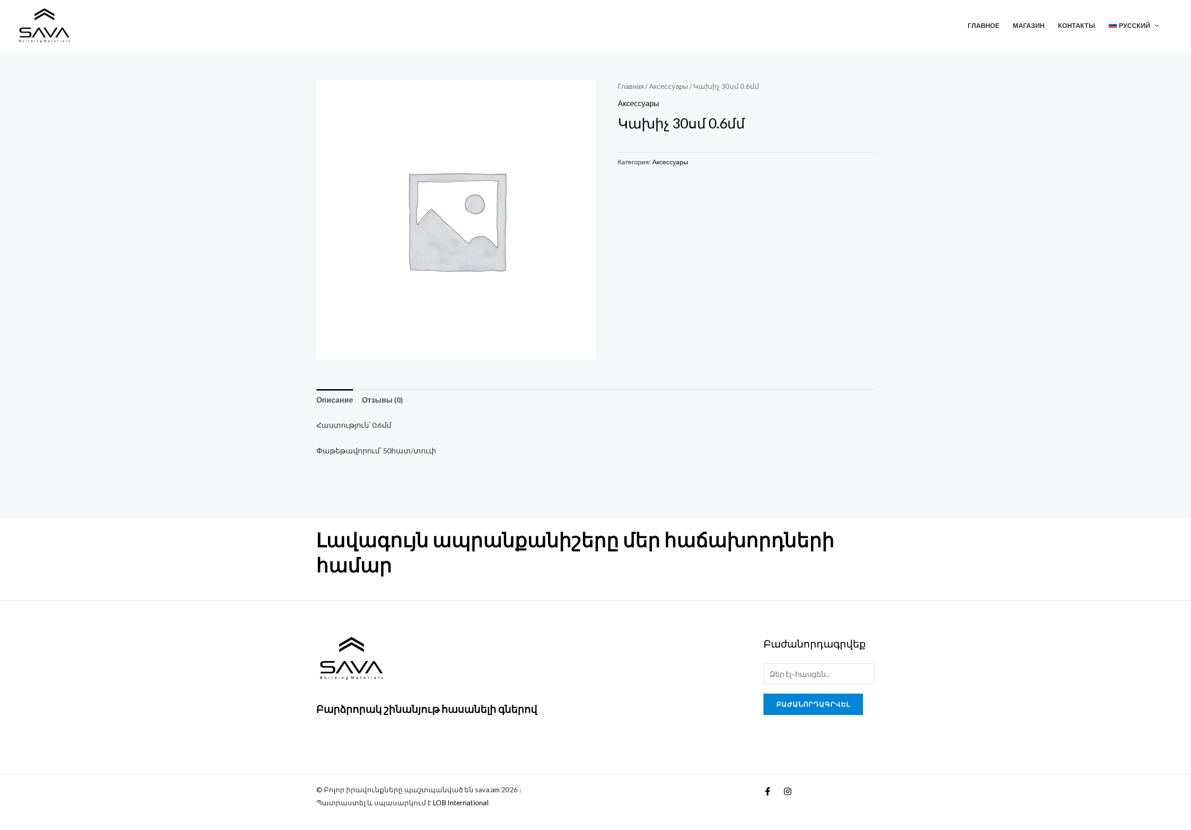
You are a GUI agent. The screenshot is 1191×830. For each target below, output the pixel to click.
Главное (983, 25)
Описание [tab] (334, 399)
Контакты (1076, 25)
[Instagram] (787, 791)
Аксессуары (668, 86)
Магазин (1028, 25)
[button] (1154, 25)
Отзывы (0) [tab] (382, 399)
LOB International (460, 802)
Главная (631, 86)
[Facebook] (767, 791)
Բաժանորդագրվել (813, 704)
